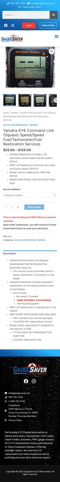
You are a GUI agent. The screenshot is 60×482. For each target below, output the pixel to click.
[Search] (54, 15)
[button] (56, 36)
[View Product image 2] (24, 100)
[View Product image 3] (40, 100)
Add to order (34, 207)
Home (6, 113)
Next (56, 100)
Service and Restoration (15, 125)
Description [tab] (9, 253)
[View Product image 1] (9, 100)
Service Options (11, 189)
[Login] (29, 25)
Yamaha (14, 113)
